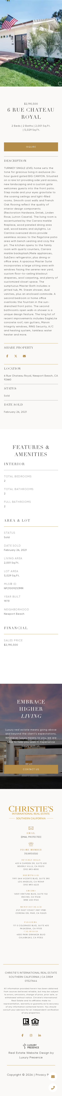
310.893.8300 (31, 853)
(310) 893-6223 (31, 885)
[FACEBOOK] (22, 1035)
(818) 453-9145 (31, 900)
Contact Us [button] (31, 769)
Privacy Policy (45, 1074)
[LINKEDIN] (39, 1035)
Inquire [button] (31, 147)
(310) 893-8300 (31, 869)
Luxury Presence (31, 1057)
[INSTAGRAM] (31, 1035)
